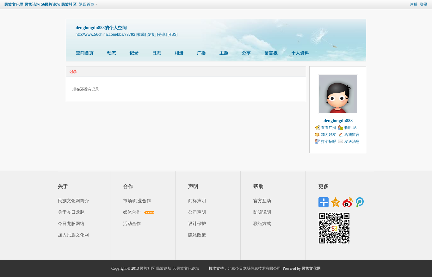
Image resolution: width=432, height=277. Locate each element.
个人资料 (300, 53)
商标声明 (197, 200)
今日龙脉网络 (71, 223)
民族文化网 (311, 268)
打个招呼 (328, 141)
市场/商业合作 (137, 200)
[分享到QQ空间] (335, 202)
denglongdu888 (338, 120)
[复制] (151, 34)
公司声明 (197, 212)
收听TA (350, 127)
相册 (179, 53)
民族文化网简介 (73, 200)
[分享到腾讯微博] (360, 202)
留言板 (271, 53)
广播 (201, 53)
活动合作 (132, 223)
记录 (134, 53)
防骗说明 (262, 212)
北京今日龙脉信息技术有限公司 (254, 268)
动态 (111, 53)
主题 (223, 53)
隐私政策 (197, 235)
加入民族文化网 (73, 235)
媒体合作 (132, 212)
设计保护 (197, 223)
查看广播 (328, 127)
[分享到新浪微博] (348, 202)
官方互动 (262, 200)
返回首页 (86, 4)
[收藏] (141, 34)
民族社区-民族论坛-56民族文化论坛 (169, 268)
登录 (424, 4)
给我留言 (352, 134)
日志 (156, 53)
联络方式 (262, 223)
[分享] (162, 34)
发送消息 (352, 141)
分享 (246, 53)
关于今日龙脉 (71, 212)
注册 (413, 4)
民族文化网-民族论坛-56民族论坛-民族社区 (40, 4)
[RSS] (172, 34)
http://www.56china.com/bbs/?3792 (105, 34)
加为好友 (328, 134)
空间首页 (85, 53)
